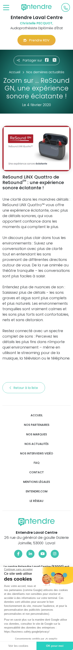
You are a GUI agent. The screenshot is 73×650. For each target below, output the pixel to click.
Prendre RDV (39, 40)
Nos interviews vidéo (36, 453)
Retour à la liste (26, 387)
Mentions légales (36, 482)
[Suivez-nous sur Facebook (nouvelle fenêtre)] (18, 554)
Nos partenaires (36, 425)
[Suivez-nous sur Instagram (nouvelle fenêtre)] (55, 554)
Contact (36, 472)
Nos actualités (36, 444)
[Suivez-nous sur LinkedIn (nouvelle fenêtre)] (30, 554)
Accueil (37, 415)
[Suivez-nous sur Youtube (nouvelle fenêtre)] (43, 554)
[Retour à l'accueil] (36, 7)
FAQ (37, 463)
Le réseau (36, 501)
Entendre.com (36, 491)
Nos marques (36, 434)
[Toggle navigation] (6, 7)
